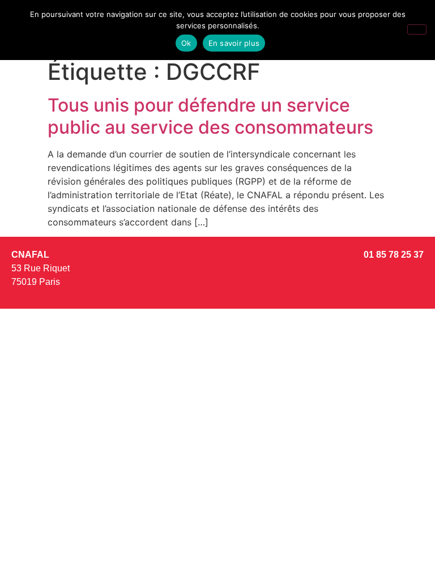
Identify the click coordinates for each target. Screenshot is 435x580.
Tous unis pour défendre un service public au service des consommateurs (210, 116)
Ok (186, 43)
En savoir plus (234, 43)
